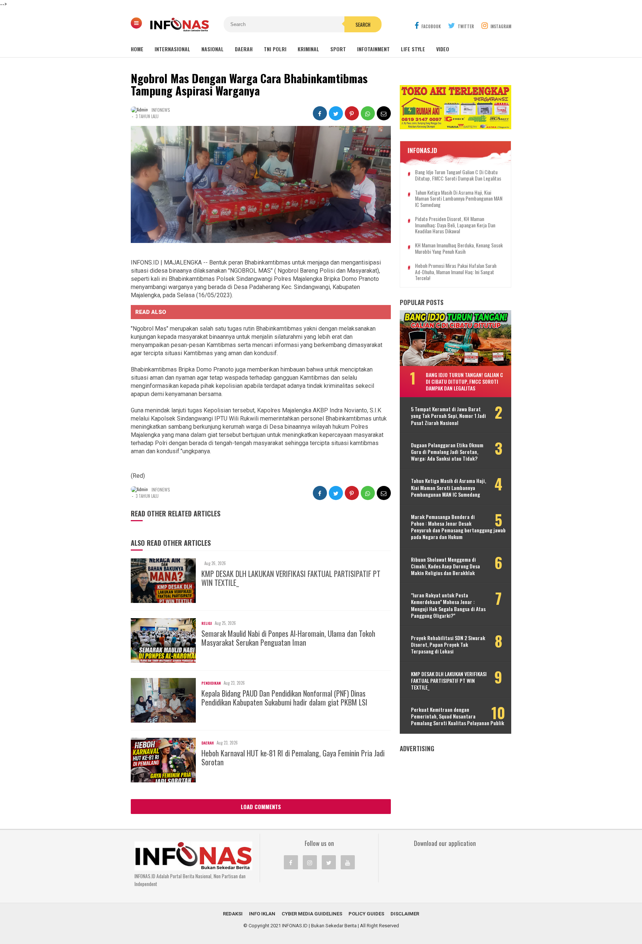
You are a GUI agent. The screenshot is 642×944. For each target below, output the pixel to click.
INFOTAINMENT (373, 49)
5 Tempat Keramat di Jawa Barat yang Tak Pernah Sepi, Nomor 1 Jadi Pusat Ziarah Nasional (448, 416)
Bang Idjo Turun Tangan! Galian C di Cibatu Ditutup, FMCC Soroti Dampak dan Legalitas (458, 175)
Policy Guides (366, 914)
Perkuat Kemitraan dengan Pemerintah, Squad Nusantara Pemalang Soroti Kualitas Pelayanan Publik (457, 716)
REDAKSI (233, 914)
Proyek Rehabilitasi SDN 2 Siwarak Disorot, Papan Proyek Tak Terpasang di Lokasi (448, 645)
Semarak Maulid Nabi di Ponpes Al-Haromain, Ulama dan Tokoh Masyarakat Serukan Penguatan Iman (288, 638)
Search (363, 24)
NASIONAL (212, 49)
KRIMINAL (308, 49)
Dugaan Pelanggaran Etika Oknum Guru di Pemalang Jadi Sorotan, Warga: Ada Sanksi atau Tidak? (447, 452)
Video (442, 49)
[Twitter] (329, 862)
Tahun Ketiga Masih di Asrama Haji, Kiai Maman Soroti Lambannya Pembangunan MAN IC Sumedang (458, 198)
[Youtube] (348, 862)
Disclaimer (404, 914)
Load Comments (261, 806)
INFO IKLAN (262, 914)
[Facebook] (291, 862)
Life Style (413, 49)
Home (137, 49)
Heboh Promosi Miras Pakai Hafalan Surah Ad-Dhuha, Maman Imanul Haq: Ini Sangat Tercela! (455, 272)
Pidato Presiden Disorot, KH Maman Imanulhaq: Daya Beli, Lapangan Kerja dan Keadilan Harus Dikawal (455, 225)
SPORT (338, 49)
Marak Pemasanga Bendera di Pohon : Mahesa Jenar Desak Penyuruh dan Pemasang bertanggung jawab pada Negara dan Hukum (458, 527)
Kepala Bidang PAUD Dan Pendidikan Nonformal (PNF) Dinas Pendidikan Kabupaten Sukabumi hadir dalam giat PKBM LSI (284, 698)
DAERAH (244, 49)
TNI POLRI (275, 49)
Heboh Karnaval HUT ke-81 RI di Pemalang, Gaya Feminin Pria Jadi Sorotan (293, 757)
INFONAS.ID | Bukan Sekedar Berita (319, 925)
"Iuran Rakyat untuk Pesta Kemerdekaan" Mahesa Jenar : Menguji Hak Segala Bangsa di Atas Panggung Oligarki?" (448, 605)
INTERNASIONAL (172, 49)
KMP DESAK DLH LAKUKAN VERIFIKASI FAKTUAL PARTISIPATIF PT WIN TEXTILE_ (290, 578)
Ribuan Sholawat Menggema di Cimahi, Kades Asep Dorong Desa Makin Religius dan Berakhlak (445, 566)
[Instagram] (310, 862)
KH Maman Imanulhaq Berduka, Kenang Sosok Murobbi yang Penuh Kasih (459, 248)
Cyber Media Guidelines (312, 914)
